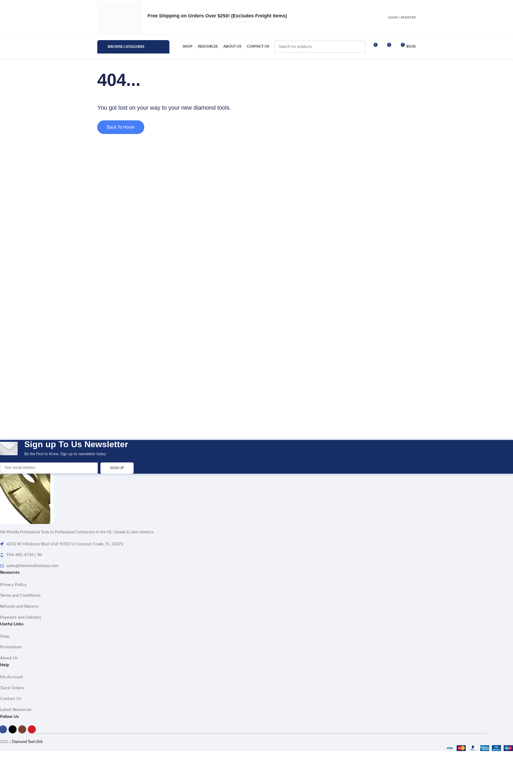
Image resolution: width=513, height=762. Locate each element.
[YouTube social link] (32, 729)
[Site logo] (119, 17)
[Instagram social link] (22, 729)
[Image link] (26, 499)
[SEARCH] (359, 47)
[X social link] (13, 729)
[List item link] (256, 584)
